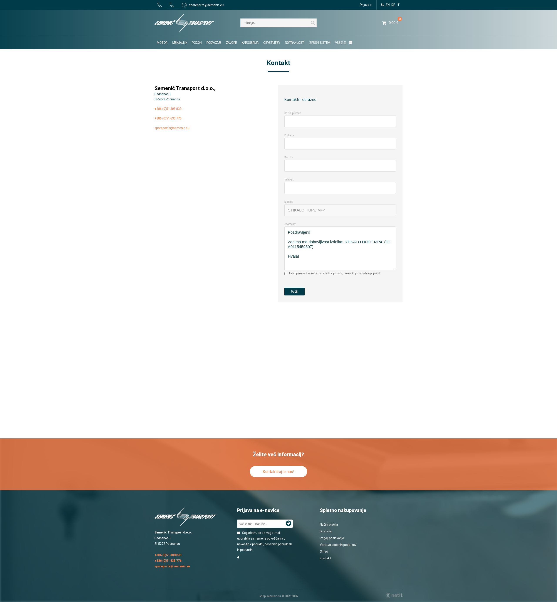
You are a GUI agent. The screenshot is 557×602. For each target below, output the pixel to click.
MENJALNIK (179, 42)
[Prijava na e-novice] (288, 524)
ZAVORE (231, 42)
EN (388, 5)
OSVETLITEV (271, 42)
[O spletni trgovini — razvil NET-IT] (394, 595)
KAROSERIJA (250, 42)
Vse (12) (341, 42)
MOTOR (162, 42)
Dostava (326, 531)
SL (382, 5)
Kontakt (325, 558)
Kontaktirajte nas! (278, 471)
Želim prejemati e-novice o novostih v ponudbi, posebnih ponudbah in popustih (335, 273)
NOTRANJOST (294, 42)
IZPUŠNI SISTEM (319, 42)
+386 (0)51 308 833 (167, 109)
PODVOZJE (213, 42)
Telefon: (289, 179)
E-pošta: (289, 157)
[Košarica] (390, 22)
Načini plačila (329, 524)
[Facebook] (238, 557)
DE (393, 5)
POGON (197, 42)
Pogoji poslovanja (332, 538)
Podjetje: (289, 135)
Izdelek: (288, 201)
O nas (324, 551)
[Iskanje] (313, 23)
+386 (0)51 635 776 (167, 118)
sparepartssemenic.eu (206, 5)
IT (398, 5)
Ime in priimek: (292, 113)
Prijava (365, 5)
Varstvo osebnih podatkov (338, 545)
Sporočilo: (290, 224)
